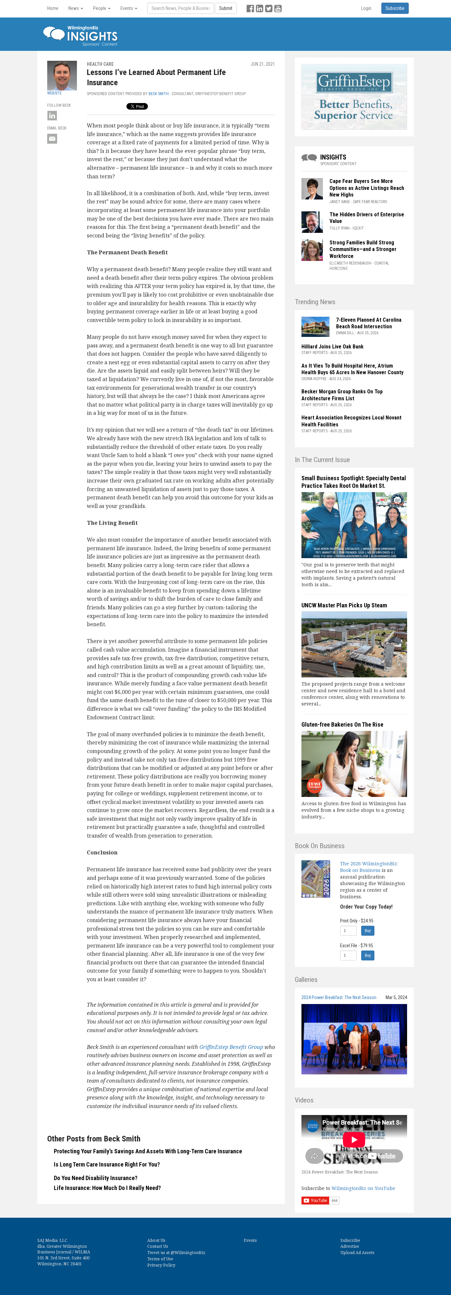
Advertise (349, 1246)
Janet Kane (340, 201)
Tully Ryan (340, 228)
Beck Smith (159, 93)
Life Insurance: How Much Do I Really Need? (107, 1187)
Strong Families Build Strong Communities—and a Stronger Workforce (363, 249)
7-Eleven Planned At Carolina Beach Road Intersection (368, 323)
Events (250, 1240)
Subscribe (350, 1240)
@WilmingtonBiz (188, 1252)
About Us (156, 1240)
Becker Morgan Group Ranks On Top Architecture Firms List (342, 395)
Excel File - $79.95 (356, 945)
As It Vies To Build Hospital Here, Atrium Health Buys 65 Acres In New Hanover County (352, 369)
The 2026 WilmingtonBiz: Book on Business (369, 866)
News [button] (74, 8)
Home (52, 8)
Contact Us (157, 1246)
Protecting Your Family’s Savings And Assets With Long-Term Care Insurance (148, 1151)
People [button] (100, 8)
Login (366, 8)
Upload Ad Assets (357, 1252)
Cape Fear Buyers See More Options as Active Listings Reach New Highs (367, 188)
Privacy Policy (161, 1265)
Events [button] (127, 8)
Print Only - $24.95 (356, 920)
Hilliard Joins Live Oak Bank (332, 346)
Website (54, 93)
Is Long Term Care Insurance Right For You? (107, 1164)
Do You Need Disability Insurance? (95, 1177)
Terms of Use (160, 1259)
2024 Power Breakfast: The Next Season (338, 997)
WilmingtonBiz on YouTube (363, 1188)
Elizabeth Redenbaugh (350, 263)
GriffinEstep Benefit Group (231, 1047)
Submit (225, 8)
